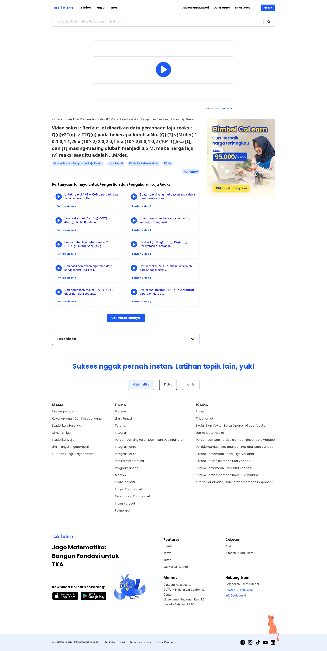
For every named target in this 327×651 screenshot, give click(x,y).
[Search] (267, 22)
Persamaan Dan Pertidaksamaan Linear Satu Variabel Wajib (240, 440)
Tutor (113, 7)
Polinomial (122, 510)
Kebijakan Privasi (114, 642)
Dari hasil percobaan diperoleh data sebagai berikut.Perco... (88, 268)
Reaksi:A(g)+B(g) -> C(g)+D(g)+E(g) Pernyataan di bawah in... (163, 244)
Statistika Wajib (63, 440)
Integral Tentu (125, 447)
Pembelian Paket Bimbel (242, 584)
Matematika (141, 385)
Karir (228, 546)
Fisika (168, 385)
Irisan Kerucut (125, 503)
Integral (121, 433)
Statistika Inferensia (66, 425)
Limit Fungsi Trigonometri (70, 447)
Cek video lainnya (125, 318)
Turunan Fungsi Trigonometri (73, 454)
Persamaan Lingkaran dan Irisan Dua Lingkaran (150, 440)
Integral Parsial (126, 454)
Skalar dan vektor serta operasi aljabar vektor (231, 425)
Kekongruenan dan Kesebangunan (78, 418)
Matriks (120, 475)
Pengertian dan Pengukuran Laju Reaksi (168, 119)
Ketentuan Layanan (140, 642)
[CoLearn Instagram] (250, 642)
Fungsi (200, 411)
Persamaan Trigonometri (133, 496)
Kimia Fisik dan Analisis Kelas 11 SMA (90, 119)
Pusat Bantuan (165, 642)
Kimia (56, 119)
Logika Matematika (210, 433)
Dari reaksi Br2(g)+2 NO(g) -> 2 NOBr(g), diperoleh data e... (167, 292)
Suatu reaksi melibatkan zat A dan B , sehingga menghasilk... (165, 220)
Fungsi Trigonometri (129, 489)
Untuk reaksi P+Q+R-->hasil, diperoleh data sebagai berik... (166, 268)
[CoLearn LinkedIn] (273, 642)
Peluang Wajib (62, 411)
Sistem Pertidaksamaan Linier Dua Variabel (227, 475)
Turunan (121, 425)
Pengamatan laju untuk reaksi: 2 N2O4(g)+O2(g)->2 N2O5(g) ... (86, 244)
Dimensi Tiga (61, 433)
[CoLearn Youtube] (265, 642)
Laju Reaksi (128, 119)
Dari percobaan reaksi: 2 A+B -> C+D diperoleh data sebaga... (89, 292)
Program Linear (126, 468)
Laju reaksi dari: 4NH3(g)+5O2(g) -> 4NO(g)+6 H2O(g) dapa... (88, 220)
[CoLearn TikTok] (257, 642)
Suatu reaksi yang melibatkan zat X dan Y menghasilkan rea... (167, 196)
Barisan (120, 411)
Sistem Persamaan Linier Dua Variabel (224, 468)
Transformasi (125, 482)
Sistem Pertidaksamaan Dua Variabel (223, 461)
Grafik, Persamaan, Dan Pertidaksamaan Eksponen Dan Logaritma (245, 482)
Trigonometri (205, 418)
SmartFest (242, 7)
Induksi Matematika (129, 461)
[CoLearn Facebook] (242, 642)
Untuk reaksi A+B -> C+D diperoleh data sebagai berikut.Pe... (91, 196)
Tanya (99, 7)
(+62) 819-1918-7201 (239, 590)
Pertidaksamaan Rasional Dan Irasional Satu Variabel (235, 447)
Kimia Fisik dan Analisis (143, 163)
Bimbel (86, 7)
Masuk (268, 7)
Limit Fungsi (123, 418)
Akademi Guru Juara (239, 553)
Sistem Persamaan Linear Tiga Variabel (225, 454)
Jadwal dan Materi (195, 7)
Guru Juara (221, 7)
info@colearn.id (235, 596)
